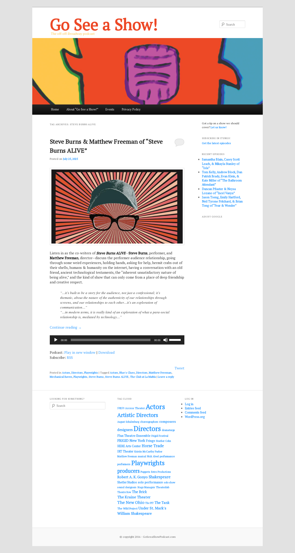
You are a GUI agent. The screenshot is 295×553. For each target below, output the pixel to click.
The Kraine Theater (133, 496)
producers (128, 470)
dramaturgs (168, 430)
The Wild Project (127, 508)
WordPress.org (195, 417)
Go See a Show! (104, 24)
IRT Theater (125, 451)
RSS (70, 357)
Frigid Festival (159, 435)
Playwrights (91, 372)
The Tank (162, 502)
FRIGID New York (131, 440)
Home (55, 109)
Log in (189, 404)
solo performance (150, 482)
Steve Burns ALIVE (117, 376)
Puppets (145, 471)
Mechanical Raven (61, 376)
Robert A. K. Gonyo (132, 477)
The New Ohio (130, 502)
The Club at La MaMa (143, 376)
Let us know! (219, 127)
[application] (117, 340)
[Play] (55, 340)
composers (167, 421)
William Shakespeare (134, 513)
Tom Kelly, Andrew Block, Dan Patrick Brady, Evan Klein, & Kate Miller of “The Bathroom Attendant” (222, 178)
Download (106, 352)
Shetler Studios (127, 482)
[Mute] (165, 340)
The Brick (139, 492)
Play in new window (79, 352)
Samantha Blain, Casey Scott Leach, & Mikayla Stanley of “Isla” (221, 163)
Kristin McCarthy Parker (148, 451)
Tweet (179, 368)
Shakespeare (160, 476)
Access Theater (135, 408)
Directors (77, 372)
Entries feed (193, 408)
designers (125, 429)
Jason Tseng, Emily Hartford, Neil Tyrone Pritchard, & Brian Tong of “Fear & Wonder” (222, 201)
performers (123, 464)
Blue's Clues (127, 372)
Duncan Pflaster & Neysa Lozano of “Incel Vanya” (219, 191)
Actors (66, 372)
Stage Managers (146, 487)
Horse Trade (153, 445)
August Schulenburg (128, 421)
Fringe (150, 441)
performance (167, 456)
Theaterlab (162, 487)
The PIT (149, 503)
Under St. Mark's (152, 508)
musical (142, 456)
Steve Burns (96, 376)
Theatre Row (124, 492)
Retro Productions (161, 471)
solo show (169, 482)
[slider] (175, 339)
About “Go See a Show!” (82, 109)
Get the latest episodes (216, 143)
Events (109, 109)
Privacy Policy (131, 109)
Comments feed (195, 412)
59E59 (120, 408)
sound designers (126, 487)
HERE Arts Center (129, 446)
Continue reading (66, 327)
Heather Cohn (163, 441)
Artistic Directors (137, 415)
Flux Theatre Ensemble (133, 436)
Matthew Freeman (160, 372)
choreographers (149, 421)
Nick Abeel (153, 456)
